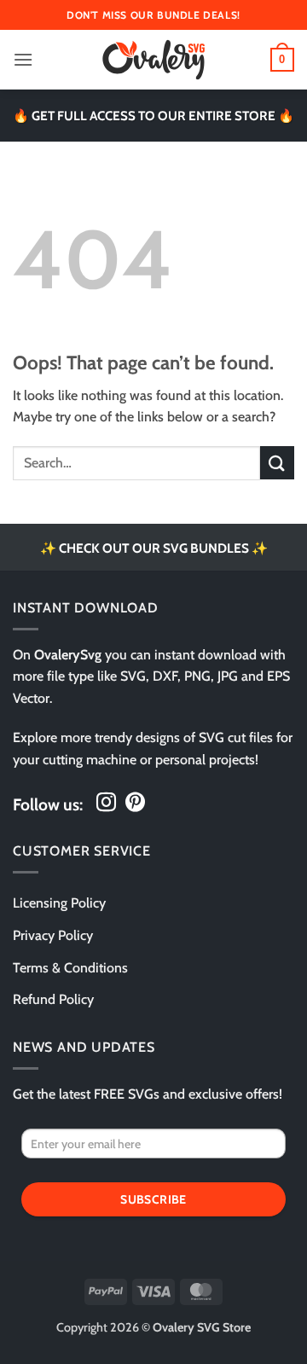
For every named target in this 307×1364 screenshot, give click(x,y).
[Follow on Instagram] (106, 803)
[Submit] (277, 462)
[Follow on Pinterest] (135, 803)
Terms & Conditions (70, 968)
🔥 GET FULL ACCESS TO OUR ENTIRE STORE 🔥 (153, 115)
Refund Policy (53, 999)
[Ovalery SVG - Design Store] (153, 60)
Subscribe (153, 1199)
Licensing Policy (59, 903)
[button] (23, 59)
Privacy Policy (53, 935)
